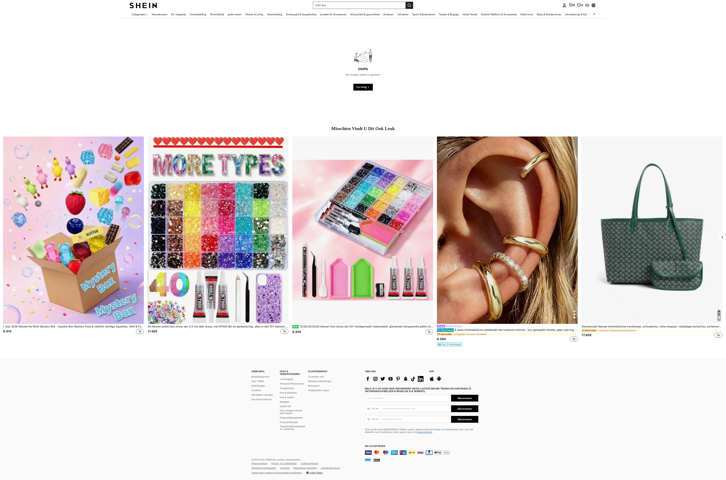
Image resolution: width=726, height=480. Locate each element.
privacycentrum (424, 432)
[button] (587, 5)
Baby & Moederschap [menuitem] (549, 14)
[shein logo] (143, 5)
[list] (395, 379)
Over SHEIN (257, 381)
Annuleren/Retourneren (292, 383)
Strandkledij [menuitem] (217, 14)
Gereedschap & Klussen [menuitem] (578, 14)
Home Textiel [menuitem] (470, 14)
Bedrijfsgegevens (260, 376)
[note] (449, 344)
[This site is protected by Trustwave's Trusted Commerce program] (368, 460)
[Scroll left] (589, 14)
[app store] (431, 380)
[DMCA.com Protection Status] (376, 460)
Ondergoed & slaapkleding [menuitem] (301, 14)
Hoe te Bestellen (288, 393)
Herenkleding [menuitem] (274, 14)
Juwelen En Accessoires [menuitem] (333, 14)
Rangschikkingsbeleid (291, 417)
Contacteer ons (316, 376)
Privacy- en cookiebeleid (445, 429)
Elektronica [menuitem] (526, 14)
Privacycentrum (259, 463)
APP (431, 371)
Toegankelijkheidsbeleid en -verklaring (292, 427)
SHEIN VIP (285, 406)
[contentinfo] (421, 452)
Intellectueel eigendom (305, 468)
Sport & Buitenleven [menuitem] (423, 14)
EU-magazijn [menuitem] (178, 14)
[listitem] (73, 239)
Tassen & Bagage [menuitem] (449, 14)
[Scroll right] (594, 14)
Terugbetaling (287, 388)
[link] (572, 5)
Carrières (256, 390)
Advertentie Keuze (330, 468)
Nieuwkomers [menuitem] (159, 14)
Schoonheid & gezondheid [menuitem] (365, 14)
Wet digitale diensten (262, 395)
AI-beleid (284, 468)
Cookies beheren (309, 463)
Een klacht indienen (261, 399)
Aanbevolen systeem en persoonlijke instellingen (276, 472)
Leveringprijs (286, 379)
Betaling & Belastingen (320, 381)
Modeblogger (258, 386)
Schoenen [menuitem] (403, 14)
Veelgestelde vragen (318, 390)
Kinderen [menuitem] (388, 14)
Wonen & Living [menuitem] (254, 14)
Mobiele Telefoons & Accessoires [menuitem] (499, 14)
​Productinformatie (289, 422)
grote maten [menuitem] (235, 14)
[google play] (439, 380)
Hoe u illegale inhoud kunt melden (291, 412)
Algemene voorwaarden (263, 468)
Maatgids (284, 402)
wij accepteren (375, 446)
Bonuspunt (313, 386)
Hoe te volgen (287, 397)
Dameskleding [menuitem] (198, 14)
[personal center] (564, 5)
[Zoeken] (409, 5)
